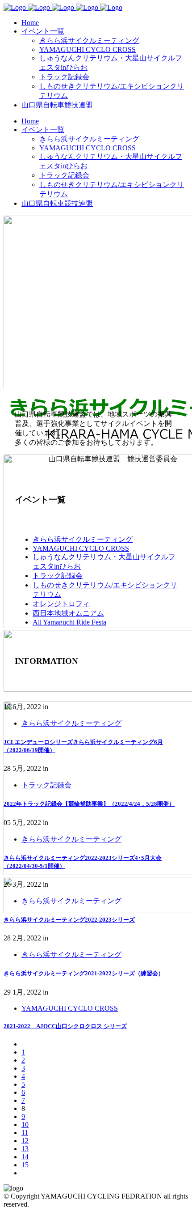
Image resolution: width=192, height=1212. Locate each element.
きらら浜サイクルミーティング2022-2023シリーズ (69, 919)
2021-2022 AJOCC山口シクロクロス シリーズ (65, 1026)
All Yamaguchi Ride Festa (69, 622)
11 (24, 1132)
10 (25, 1124)
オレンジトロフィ (61, 604)
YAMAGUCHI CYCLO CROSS (81, 548)
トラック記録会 (58, 575)
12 (25, 1140)
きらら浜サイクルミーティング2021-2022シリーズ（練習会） (84, 973)
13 (25, 1148)
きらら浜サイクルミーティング (83, 539)
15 (25, 1165)
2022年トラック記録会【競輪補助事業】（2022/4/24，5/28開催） (89, 803)
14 (25, 1157)
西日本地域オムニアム (68, 613)
